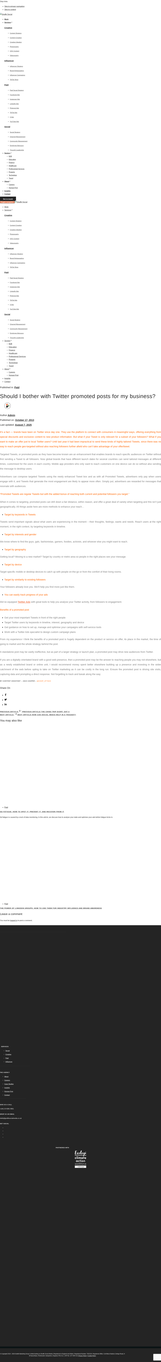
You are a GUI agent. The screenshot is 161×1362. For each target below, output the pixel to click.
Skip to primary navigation (14, 6)
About (6, 181)
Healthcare (13, 166)
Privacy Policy (82, 1356)
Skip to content (10, 9)
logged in (13, 920)
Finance (11, 162)
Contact (7, 194)
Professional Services (16, 169)
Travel (11, 178)
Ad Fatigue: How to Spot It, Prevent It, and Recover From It (32, 812)
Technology (13, 175)
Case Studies (9, 1084)
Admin (11, 415)
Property (12, 172)
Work (6, 19)
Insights (7, 191)
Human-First (13, 188)
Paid (6, 85)
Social (7, 127)
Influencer (9, 61)
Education (12, 159)
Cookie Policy (92, 1356)
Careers (12, 184)
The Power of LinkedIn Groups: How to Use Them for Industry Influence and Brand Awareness (51, 908)
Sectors (7, 153)
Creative (8, 28)
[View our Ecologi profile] (80, 1159)
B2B (10, 156)
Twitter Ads (24, 602)
